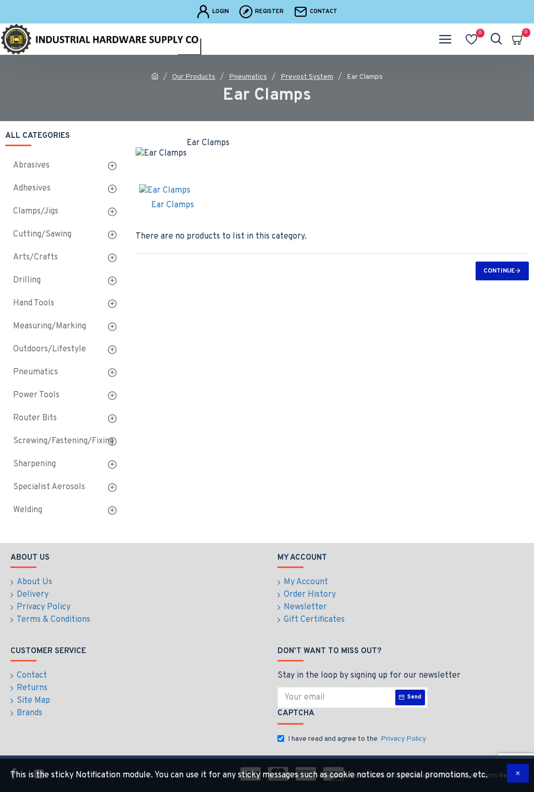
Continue (499, 271)
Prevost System (307, 77)
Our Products (193, 77)
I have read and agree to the (357, 739)
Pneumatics (248, 77)
